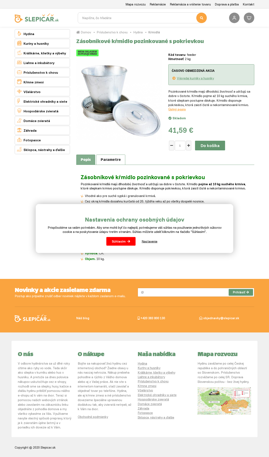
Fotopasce (29, 139)
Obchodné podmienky (93, 417)
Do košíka (210, 145)
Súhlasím (119, 241)
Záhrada (27, 130)
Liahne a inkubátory (35, 62)
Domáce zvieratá (33, 120)
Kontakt (248, 4)
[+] (188, 145)
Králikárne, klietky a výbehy (41, 52)
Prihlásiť (239, 292)
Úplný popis (177, 109)
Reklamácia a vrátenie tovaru (190, 4)
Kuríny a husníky (33, 43)
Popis (86, 160)
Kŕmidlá (154, 32)
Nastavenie (149, 241)
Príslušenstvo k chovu (37, 72)
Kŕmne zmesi (30, 81)
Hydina (25, 33)
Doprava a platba (227, 4)
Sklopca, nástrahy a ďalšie (41, 149)
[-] (171, 145)
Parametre (111, 160)
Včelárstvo (29, 91)
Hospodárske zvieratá (37, 110)
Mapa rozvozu (135, 4)
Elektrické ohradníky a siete (42, 101)
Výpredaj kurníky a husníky (195, 78)
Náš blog (82, 318)
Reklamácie (158, 4)
